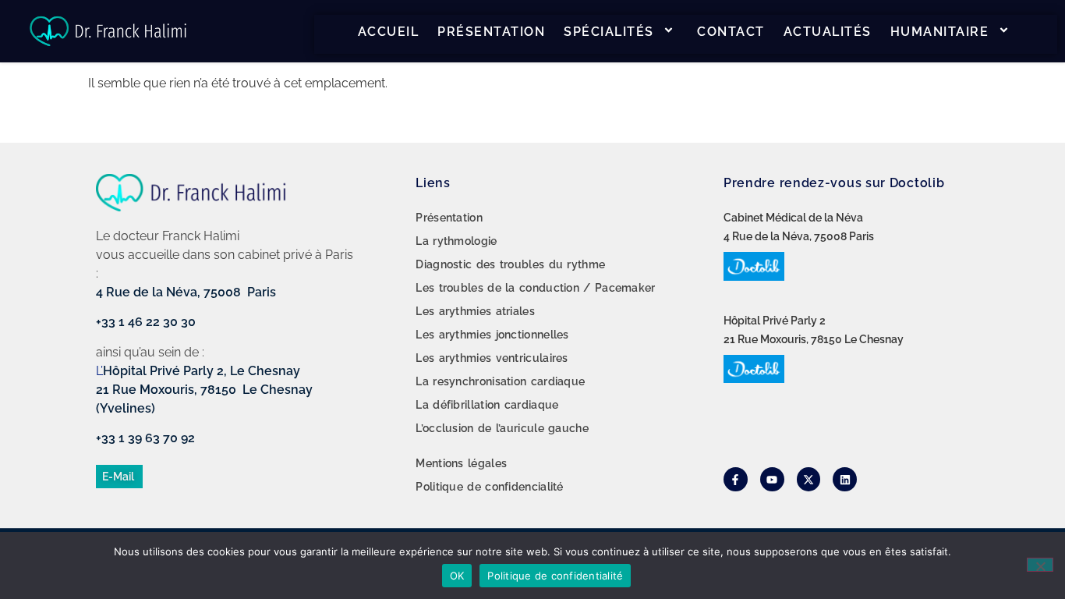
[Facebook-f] (736, 479)
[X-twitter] (809, 479)
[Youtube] (772, 479)
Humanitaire (939, 31)
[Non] (1040, 565)
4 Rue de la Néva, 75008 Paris (186, 292)
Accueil (388, 31)
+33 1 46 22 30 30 (146, 321)
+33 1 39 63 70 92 (145, 438)
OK (457, 575)
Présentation (491, 31)
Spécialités (609, 31)
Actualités (828, 31)
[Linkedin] (845, 479)
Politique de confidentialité (555, 575)
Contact (731, 31)
